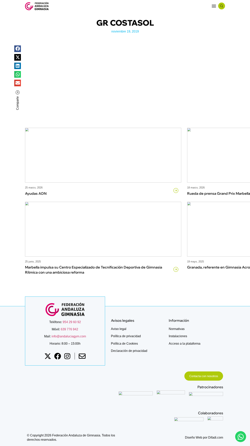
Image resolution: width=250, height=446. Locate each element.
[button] (213, 6)
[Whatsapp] (240, 436)
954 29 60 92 (72, 322)
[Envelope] (82, 356)
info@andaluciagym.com (68, 336)
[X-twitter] (47, 356)
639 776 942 (69, 329)
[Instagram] (67, 356)
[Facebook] (57, 356)
